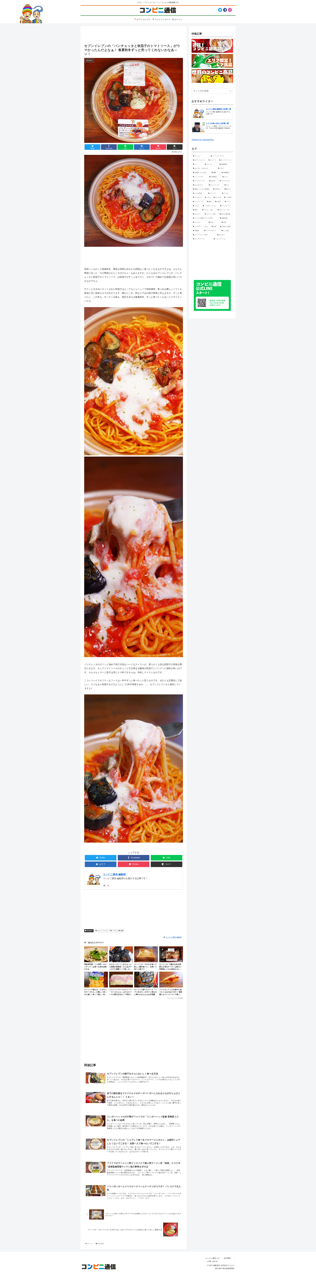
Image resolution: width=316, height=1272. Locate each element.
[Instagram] (230, 10)
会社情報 (227, 1258)
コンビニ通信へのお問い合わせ (212, 1259)
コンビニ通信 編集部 (114, 874)
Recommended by (172, 998)
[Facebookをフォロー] (107, 885)
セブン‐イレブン (102, 931)
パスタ (114, 931)
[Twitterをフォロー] (104, 885)
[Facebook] (225, 10)
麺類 (121, 931)
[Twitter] (220, 10)
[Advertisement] (133, 1030)
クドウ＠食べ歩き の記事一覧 (217, 123)
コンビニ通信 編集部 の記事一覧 (218, 109)
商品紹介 (90, 931)
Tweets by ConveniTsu (203, 139)
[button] (230, 91)
